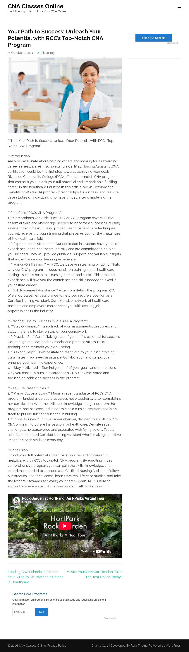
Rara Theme (139, 645)
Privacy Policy (56, 645)
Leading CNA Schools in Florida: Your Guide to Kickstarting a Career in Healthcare (35, 577)
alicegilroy (48, 52)
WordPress (173, 645)
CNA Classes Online (35, 6)
